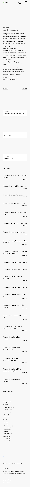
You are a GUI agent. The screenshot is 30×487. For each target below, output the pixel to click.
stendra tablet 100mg (18, 232)
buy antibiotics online (18, 186)
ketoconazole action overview (13, 306)
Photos (5, 415)
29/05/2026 (24, 262)
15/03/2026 (6, 111)
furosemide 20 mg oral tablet (15, 213)
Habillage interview (8, 407)
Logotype (6, 431)
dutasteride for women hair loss (15, 176)
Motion (4, 404)
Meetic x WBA (8, 136)
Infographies (7, 429)
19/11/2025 (6, 156)
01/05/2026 (24, 234)
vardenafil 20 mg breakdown (12, 338)
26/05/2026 (24, 255)
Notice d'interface (8, 413)
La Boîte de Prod (11, 79)
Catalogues (6, 424)
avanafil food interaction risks (11, 348)
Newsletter (6, 439)
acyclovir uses (15, 269)
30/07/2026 (24, 383)
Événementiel (7, 427)
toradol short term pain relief (15, 317)
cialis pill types (16, 262)
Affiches (6, 422)
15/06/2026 (24, 298)
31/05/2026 (24, 269)
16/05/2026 (24, 244)
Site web (6, 440)
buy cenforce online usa (19, 223)
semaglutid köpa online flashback (15, 242)
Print (4, 419)
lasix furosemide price (18, 204)
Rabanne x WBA (8, 158)
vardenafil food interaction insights (12, 370)
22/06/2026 (24, 319)
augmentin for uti (17, 195)
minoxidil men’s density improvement (12, 327)
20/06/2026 (24, 309)
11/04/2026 (24, 205)
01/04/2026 (24, 179)
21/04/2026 (24, 225)
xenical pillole (15, 287)
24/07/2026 (24, 341)
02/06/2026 (24, 287)
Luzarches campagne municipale (14, 113)
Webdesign (5, 436)
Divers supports (7, 426)
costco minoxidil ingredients (12, 277)
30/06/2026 (24, 330)
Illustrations (6, 409)
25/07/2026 (24, 362)
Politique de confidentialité (18, 463)
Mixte (5, 411)
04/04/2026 (24, 197)
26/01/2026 (6, 134)
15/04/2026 (24, 216)
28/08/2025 (6, 27)
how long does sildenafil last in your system (15, 252)
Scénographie (7, 433)
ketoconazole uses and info (14, 295)
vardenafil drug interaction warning (12, 359)
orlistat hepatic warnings (12, 380)
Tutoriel (5, 416)
